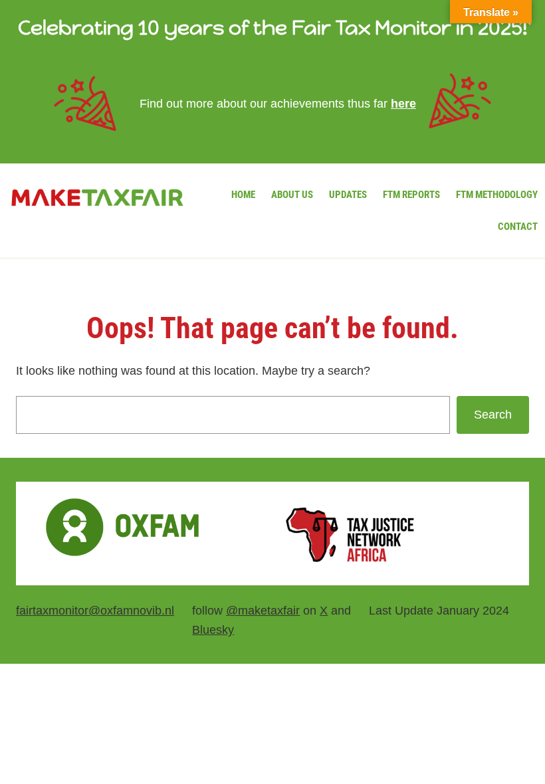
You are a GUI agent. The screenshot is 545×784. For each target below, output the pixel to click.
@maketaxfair (263, 610)
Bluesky (213, 630)
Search (493, 414)
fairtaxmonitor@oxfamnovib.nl (95, 610)
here (403, 103)
